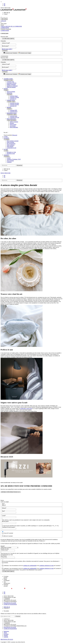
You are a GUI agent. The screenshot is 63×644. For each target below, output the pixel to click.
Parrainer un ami (11, 153)
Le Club (6, 149)
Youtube (6, 635)
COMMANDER (5, 27)
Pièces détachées (14, 127)
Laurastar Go (13, 98)
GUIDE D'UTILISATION (10, 604)
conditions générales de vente (46, 565)
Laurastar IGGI (13, 111)
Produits (6, 88)
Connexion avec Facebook (11, 53)
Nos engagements (11, 143)
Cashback (9, 162)
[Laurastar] (31, 10)
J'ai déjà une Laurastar (7, 536)
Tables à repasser (14, 121)
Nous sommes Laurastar (12, 141)
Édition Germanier (11, 84)
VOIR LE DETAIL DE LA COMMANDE (11, 26)
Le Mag (6, 136)
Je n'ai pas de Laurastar (7, 533)
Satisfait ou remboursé (12, 85)
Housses (12, 123)
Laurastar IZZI (13, 110)
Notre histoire (10, 146)
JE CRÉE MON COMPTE (8, 38)
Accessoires (13, 126)
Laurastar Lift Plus (14, 104)
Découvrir (14, 135)
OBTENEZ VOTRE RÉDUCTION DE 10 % (10, 492)
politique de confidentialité (29, 565)
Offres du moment (11, 87)
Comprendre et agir (11, 147)
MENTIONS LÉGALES (7, 639)
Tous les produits (11, 91)
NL (4, 5)
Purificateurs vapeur (11, 113)
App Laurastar (10, 160)
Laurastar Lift (13, 106)
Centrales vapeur (11, 100)
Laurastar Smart (14, 96)
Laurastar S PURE (14, 97)
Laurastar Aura (10, 81)
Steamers (9, 107)
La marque (6, 138)
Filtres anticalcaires (11, 118)
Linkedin (6, 636)
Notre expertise (10, 142)
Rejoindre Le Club (11, 152)
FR (4, 4)
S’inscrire (18, 616)
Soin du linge (13, 124)
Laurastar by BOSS (11, 83)
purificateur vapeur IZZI (26, 408)
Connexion (3, 20)
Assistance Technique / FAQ (14, 159)
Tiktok (5, 632)
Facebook (6, 634)
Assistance (6, 155)
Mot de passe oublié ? (7, 49)
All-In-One (9, 93)
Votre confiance (10, 145)
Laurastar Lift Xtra (14, 103)
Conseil (8, 158)
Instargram (6, 631)
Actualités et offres (8, 78)
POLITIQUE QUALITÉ (10, 603)
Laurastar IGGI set (14, 117)
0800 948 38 (7, 607)
